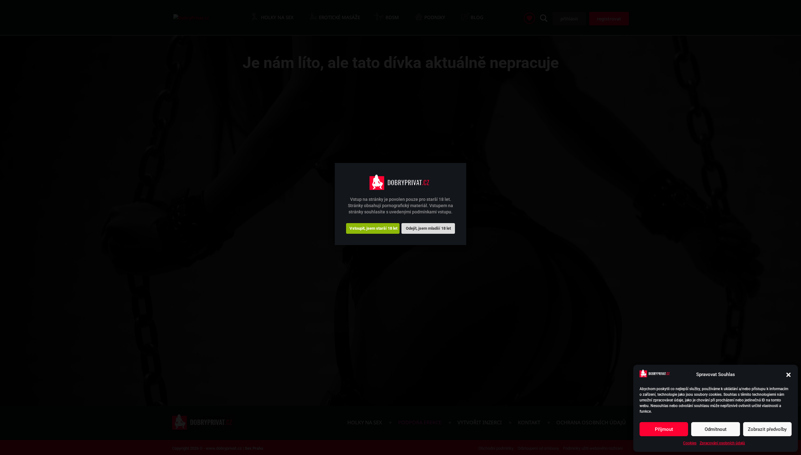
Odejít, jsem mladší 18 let (428, 228)
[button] (788, 375)
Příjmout (664, 429)
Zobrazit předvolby (767, 429)
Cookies (689, 443)
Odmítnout (716, 429)
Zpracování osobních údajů (722, 443)
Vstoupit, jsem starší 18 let (373, 228)
